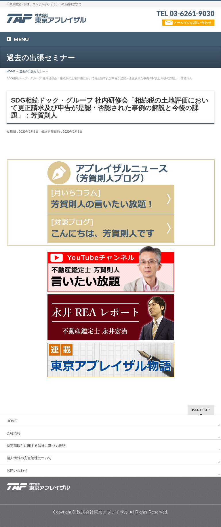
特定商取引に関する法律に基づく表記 (36, 446)
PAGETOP (201, 410)
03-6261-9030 (191, 13)
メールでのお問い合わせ (192, 23)
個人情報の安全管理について (29, 458)
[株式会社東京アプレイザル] (46, 17)
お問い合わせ (17, 470)
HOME (12, 421)
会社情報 (13, 433)
